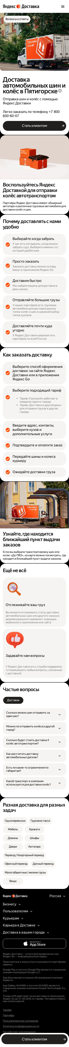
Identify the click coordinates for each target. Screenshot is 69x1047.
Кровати (34, 829)
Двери (13, 846)
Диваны (13, 838)
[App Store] (34, 944)
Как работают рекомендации (19, 1031)
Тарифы (7, 1010)
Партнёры (8, 1015)
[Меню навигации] (62, 6)
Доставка (13, 700)
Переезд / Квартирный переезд (24, 855)
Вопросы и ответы (16, 19)
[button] (34, 714)
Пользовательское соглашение (20, 1021)
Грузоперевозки (15, 820)
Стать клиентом (34, 126)
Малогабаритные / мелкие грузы (25, 872)
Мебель (13, 829)
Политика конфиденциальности (21, 1026)
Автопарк (34, 846)
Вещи (12, 881)
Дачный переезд (43, 863)
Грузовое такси (40, 820)
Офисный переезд (16, 863)
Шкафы (34, 838)
